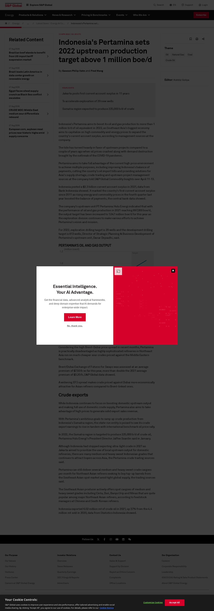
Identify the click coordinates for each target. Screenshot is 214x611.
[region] (107, 603)
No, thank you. (75, 325)
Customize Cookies (153, 602)
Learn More (75, 317)
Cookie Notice (106, 607)
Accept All (174, 602)
